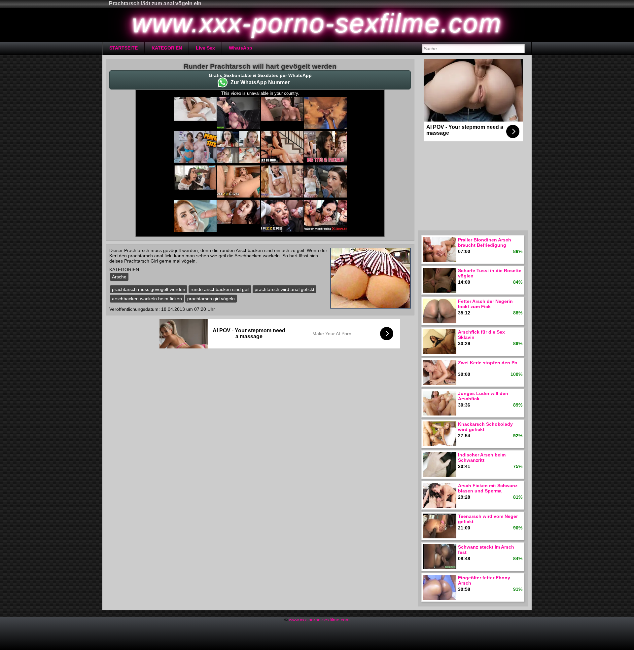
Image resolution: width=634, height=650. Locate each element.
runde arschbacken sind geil (220, 289)
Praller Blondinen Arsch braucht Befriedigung (484, 242)
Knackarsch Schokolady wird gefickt (485, 426)
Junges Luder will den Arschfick (483, 396)
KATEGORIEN (167, 48)
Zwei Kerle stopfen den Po (487, 362)
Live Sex (205, 48)
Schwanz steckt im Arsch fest (486, 549)
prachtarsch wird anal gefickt (284, 289)
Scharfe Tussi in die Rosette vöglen (489, 273)
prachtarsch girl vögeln (211, 298)
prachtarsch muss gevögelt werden (148, 289)
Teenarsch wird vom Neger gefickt (488, 519)
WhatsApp (240, 48)
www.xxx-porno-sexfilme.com (319, 619)
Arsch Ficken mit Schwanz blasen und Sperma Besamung (487, 488)
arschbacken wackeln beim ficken (147, 298)
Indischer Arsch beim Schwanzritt (482, 457)
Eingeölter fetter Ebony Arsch (484, 580)
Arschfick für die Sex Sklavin (481, 334)
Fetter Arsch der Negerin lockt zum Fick (485, 304)
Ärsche (119, 276)
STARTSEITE (123, 48)
